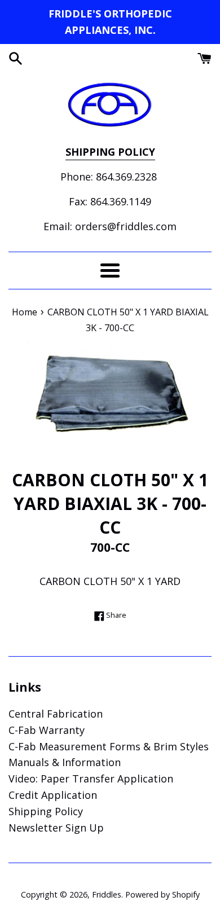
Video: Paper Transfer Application (90, 778)
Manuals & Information (64, 762)
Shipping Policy (45, 811)
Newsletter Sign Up (56, 827)
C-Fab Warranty (46, 730)
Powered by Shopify (162, 894)
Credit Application (52, 795)
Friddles (106, 894)
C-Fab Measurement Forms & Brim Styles (108, 746)
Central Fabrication (55, 713)
